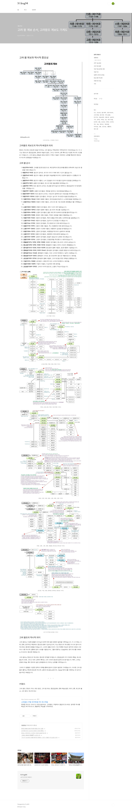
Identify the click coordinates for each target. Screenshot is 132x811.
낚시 (95, 112)
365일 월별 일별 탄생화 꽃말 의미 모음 (32, 728)
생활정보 (96, 57)
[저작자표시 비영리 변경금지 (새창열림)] (40, 716)
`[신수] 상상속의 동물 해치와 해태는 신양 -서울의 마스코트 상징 (39, 737)
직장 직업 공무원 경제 (99, 69)
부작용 (102, 119)
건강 (106, 119)
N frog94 (23, 3)
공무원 (98, 119)
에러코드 (102, 124)
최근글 (95, 98)
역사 (95, 124)
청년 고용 (96, 129)
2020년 (103, 122)
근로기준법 (96, 115)
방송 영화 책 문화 (98, 78)
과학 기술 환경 (97, 63)
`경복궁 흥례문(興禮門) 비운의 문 (30, 735)
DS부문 (112, 122)
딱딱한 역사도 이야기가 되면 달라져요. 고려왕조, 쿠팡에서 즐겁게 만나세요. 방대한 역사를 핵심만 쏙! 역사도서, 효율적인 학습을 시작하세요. (50, 705)
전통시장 (107, 117)
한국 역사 (96, 117)
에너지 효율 (110, 119)
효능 (98, 124)
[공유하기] (26, 716)
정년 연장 (102, 115)
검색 (109, 3)
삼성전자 (112, 117)
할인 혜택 (104, 112)
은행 (100, 126)
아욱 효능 (96, 126)
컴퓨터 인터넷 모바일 (99, 75)
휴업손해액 (101, 117)
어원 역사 (23, 725)
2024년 (99, 112)
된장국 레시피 (110, 112)
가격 (95, 119)
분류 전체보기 (97, 54)
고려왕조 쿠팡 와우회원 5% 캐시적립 (34, 702)
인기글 (100, 98)
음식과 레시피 (98, 60)
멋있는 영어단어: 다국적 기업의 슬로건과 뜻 (33, 733)
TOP (113, 805)
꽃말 (99, 122)
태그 (25, 10)
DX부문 (95, 122)
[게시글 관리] (28, 716)
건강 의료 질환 (97, 66)
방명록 (34, 10)
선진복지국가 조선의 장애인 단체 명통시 (32, 730)
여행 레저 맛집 (97, 81)
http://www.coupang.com (28, 699)
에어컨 (107, 122)
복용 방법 (107, 124)
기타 (95, 84)
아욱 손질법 (107, 115)
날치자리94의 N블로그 (26, 777)
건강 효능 (104, 126)
